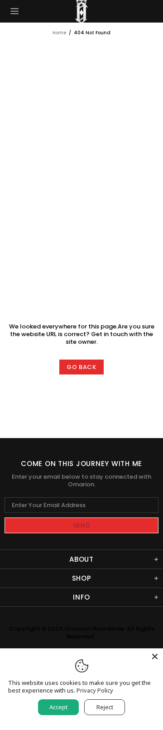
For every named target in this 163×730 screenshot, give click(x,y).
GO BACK (81, 367)
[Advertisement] (81, 122)
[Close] (154, 656)
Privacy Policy (95, 690)
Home (59, 32)
